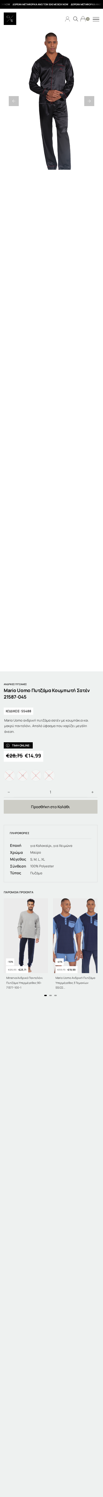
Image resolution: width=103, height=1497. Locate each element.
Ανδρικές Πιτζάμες (15, 684)
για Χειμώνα (62, 845)
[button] (14, 101)
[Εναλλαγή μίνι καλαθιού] (83, 19)
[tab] (45, 995)
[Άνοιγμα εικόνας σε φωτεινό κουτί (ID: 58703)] (51, 101)
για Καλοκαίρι (41, 845)
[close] (96, 19)
